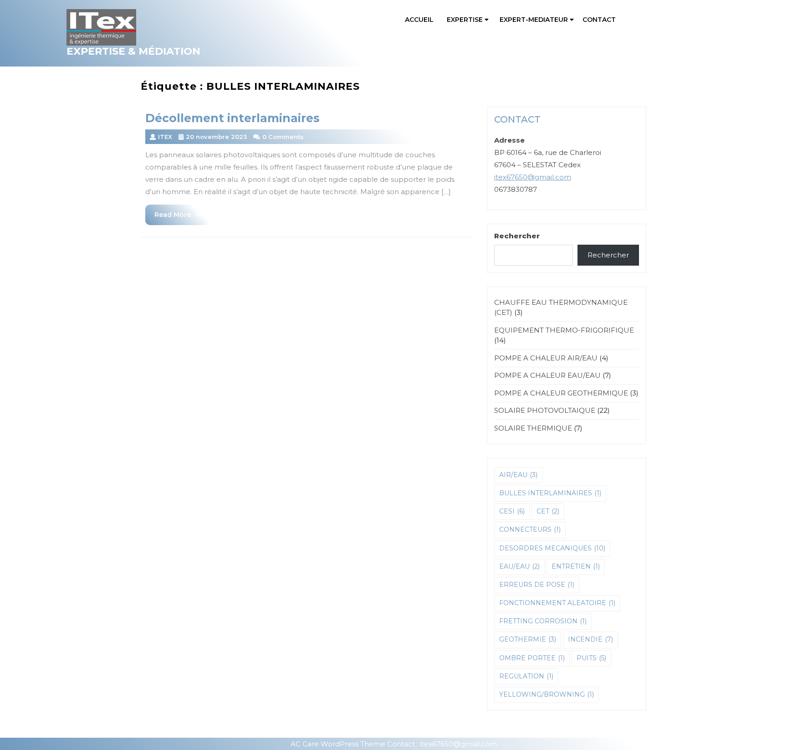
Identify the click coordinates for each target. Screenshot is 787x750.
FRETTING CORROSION (543, 621)
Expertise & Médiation (133, 51)
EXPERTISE (465, 19)
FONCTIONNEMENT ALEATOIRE (557, 603)
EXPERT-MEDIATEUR (534, 19)
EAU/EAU (519, 566)
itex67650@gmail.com (532, 177)
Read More (182, 217)
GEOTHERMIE (527, 639)
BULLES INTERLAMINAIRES (550, 493)
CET (548, 511)
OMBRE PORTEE (532, 658)
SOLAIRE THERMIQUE (533, 428)
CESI (512, 511)
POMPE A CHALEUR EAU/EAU (547, 375)
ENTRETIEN (576, 566)
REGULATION (526, 676)
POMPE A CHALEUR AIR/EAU (546, 358)
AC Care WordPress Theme (338, 744)
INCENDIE (590, 639)
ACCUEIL (419, 19)
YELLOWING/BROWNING (546, 694)
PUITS (591, 658)
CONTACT (599, 19)
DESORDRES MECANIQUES (552, 548)
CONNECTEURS (530, 529)
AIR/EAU (518, 475)
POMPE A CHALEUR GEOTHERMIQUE (561, 393)
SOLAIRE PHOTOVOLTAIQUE (544, 410)
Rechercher (517, 235)
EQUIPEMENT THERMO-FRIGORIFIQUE (564, 330)
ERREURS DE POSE (536, 584)
